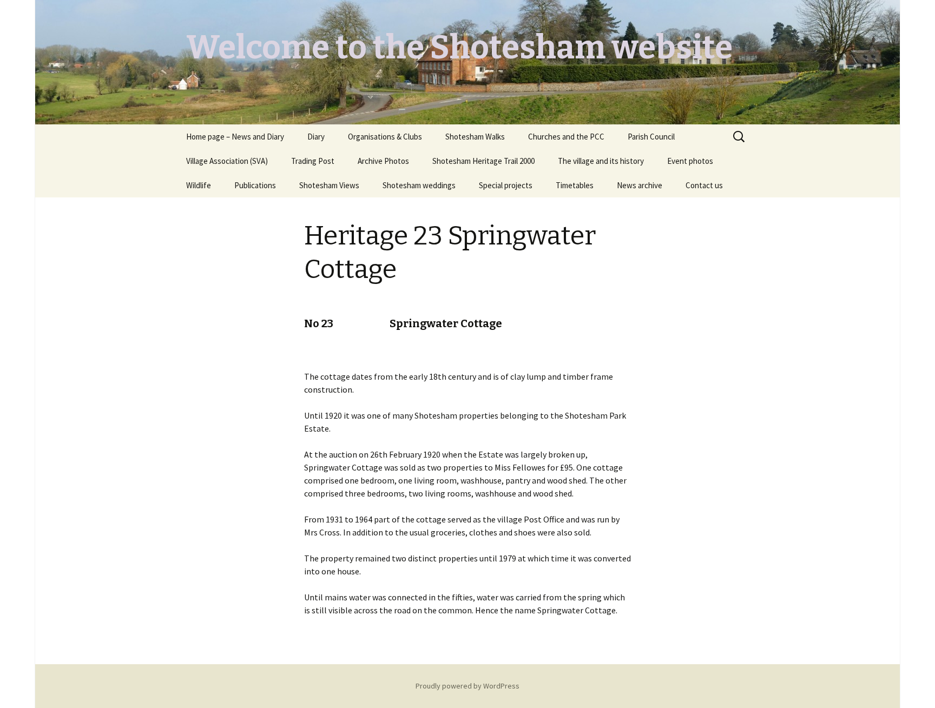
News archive (639, 185)
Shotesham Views (329, 185)
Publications (255, 185)
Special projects (505, 185)
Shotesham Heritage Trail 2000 (483, 161)
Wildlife (198, 185)
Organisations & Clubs (385, 136)
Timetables (575, 185)
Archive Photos (383, 161)
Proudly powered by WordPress (467, 686)
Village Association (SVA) (227, 161)
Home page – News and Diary (235, 136)
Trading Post (312, 161)
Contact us (704, 185)
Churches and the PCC (566, 136)
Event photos (690, 161)
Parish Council (651, 136)
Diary (316, 136)
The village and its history (601, 161)
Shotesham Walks (475, 136)
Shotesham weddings (419, 185)
